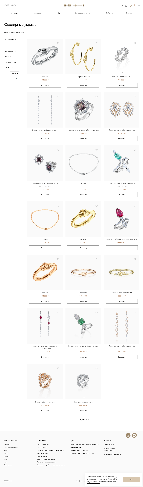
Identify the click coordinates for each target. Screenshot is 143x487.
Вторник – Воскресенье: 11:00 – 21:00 (82, 453)
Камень (8, 68)
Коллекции (7, 444)
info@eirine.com (110, 450)
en (139, 5)
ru (135, 5)
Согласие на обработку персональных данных (51, 465)
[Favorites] (121, 5)
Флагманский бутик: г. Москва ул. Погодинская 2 (85, 444)
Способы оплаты (42, 447)
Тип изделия (9, 51)
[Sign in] (131, 5)
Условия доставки (42, 453)
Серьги (6, 453)
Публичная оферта (43, 444)
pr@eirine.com (109, 448)
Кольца (6, 450)
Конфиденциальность (84, 481)
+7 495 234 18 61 (10, 5)
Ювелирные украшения (11, 447)
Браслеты (6, 456)
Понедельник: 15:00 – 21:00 (79, 450)
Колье (5, 459)
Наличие (8, 46)
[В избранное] (58, 43)
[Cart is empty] (126, 5)
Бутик (5, 462)
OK (131, 479)
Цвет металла (10, 62)
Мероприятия (8, 465)
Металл (8, 57)
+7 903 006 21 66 (109, 445)
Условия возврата (42, 456)
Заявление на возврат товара (46, 459)
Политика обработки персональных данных (50, 450)
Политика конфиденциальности (46, 462)
